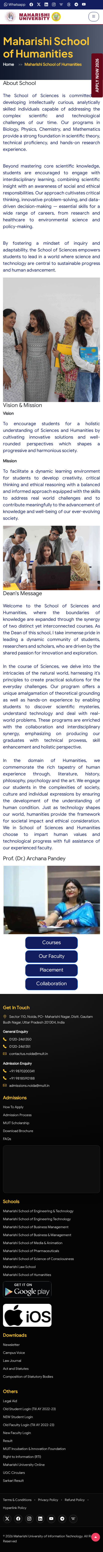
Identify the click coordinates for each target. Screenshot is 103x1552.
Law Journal (12, 1361)
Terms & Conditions (17, 1500)
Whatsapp (17, 4)
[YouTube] (51, 1519)
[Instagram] (29, 1519)
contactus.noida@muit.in (28, 1053)
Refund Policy (75, 1500)
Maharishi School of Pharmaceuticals (31, 1251)
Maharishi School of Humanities (27, 1275)
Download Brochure (18, 1131)
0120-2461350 (20, 1039)
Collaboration (51, 983)
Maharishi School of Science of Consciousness (38, 1259)
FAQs (7, 1139)
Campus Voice (14, 1353)
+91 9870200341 (21, 1071)
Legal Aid (10, 1401)
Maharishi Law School (19, 1267)
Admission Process (17, 1115)
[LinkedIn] (40, 1519)
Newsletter (11, 1345)
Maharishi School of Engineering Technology (37, 1219)
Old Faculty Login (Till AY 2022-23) (28, 1425)
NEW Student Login (18, 1417)
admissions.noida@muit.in (29, 1085)
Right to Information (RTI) (22, 1457)
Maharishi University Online (24, 1465)
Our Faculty (51, 956)
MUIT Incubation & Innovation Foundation (34, 1449)
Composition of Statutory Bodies (28, 1377)
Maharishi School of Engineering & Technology (38, 1211)
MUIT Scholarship (16, 1123)
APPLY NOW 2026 (97, 75)
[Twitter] (7, 1519)
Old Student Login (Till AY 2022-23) (29, 1409)
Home (8, 64)
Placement (51, 970)
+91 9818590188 (21, 1078)
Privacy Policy (48, 1500)
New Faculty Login (17, 1433)
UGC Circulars (14, 1473)
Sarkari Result (13, 1481)
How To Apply (13, 1107)
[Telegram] (62, 1519)
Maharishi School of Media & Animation (32, 1243)
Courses (51, 942)
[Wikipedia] (73, 1519)
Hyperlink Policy (14, 1508)
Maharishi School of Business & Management (37, 1235)
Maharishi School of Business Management (35, 1227)
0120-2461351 (19, 1046)
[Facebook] (18, 1519)
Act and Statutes (15, 1369)
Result (7, 1441)
